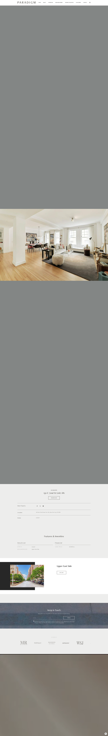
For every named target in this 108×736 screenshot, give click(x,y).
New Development (59, 2)
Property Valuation (69, 2)
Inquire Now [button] (54, 497)
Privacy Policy (61, 622)
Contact (85, 2)
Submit (69, 617)
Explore (62, 572)
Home (40, 2)
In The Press (78, 2)
